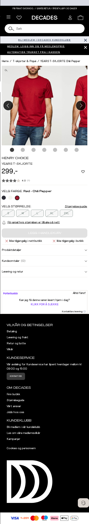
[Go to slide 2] (23, 150)
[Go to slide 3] (33, 150)
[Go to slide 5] (55, 150)
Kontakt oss (16, 376)
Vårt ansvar (14, 406)
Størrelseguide (76, 206)
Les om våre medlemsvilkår (23, 433)
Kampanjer (13, 439)
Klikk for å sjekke (45, 304)
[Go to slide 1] (12, 150)
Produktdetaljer (11, 250)
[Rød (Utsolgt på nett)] (17, 198)
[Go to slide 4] (44, 150)
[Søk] (12, 28)
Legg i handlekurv (44, 233)
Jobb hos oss (15, 412)
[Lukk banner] (85, 39)
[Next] (81, 105)
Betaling (12, 331)
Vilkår (10, 349)
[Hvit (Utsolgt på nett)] (10, 198)
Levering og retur (12, 271)
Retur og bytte (16, 343)
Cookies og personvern (21, 448)
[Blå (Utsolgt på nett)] (4, 198)
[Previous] (8, 105)
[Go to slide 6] (66, 150)
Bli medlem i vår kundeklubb (23, 427)
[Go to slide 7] (76, 150)
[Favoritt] (83, 171)
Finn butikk (13, 394)
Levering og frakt (17, 337)
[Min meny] (19, 17)
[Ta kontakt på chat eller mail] (83, 503)
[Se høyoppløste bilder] (32, 106)
